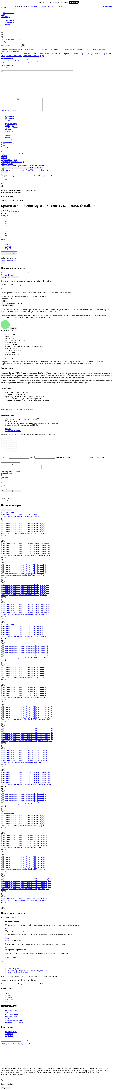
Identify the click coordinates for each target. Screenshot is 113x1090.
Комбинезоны (25, 54)
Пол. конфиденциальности (40, 971)
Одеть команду (19, 6)
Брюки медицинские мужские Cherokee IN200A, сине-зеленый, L (25, 555)
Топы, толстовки (94, 49)
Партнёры (9, 1036)
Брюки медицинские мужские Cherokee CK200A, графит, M (23, 636)
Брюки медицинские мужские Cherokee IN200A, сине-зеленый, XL (26, 741)
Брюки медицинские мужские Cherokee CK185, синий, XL (23, 697)
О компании (62, 6)
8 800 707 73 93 (8, 13)
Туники (104, 49)
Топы (14, 56)
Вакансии (9, 999)
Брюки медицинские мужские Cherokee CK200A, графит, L (23, 826)
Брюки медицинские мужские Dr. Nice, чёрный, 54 (20, 516)
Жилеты (9, 56)
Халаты (24, 49)
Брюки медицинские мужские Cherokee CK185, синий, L (22, 804)
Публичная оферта (12, 969)
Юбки (3, 56)
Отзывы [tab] (8, 429)
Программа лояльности (14, 1020)
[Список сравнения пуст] (2, 35)
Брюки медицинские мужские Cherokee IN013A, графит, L (23, 869)
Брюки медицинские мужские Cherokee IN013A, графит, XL (23, 658)
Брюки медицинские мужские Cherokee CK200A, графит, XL (24, 595)
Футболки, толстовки (72, 54)
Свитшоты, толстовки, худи (33, 56)
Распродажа (32, 6)
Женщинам (9, 20)
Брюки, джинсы (7, 52)
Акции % (8, 139)
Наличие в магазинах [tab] (13, 431)
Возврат (8, 1018)
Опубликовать (6, 491)
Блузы (29, 49)
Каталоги (8, 997)
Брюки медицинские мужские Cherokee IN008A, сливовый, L (24, 614)
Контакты (108, 6)
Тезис (7, 993)
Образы (8, 137)
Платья (19, 56)
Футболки (17, 52)
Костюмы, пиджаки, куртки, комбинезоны (48, 49)
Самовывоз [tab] (5, 277)
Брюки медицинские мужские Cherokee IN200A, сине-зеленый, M (26, 784)
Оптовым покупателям (14, 1022)
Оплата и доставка (12, 1016)
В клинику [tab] (14, 277)
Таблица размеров (10, 253)
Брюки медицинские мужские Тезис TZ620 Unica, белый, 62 (23, 900)
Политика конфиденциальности (17, 971)
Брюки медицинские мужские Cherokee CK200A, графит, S (23, 533)
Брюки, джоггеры (92, 54)
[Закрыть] (3, 262)
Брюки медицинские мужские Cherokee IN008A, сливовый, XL (25, 889)
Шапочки (21, 62)
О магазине (9, 929)
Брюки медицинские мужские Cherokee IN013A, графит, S (23, 762)
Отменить (16, 491)
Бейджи (28, 62)
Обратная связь (11, 1032)
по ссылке (87, 364)
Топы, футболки (26, 60)
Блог (7, 1001)
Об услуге (9, 948)
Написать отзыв (7, 501)
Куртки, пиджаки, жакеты (53, 54)
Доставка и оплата (47, 6)
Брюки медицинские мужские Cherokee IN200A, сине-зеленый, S (25, 719)
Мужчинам (9, 22)
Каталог (3, 7)
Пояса (39, 62)
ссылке (53, 312)
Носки (44, 62)
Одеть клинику (11, 1010)
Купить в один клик (8, 260)
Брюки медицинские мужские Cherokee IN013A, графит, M (23, 847)
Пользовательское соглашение (16, 973)
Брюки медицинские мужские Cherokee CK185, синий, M (22, 678)
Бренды (8, 135)
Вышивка (9, 1012)
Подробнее (12, 275)
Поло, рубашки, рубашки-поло (76, 49)
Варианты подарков (12, 957)
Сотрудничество (11, 1014)
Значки (34, 62)
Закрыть (14, 328)
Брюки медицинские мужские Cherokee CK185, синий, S (22, 575)
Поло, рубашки (105, 54)
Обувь (7, 24)
